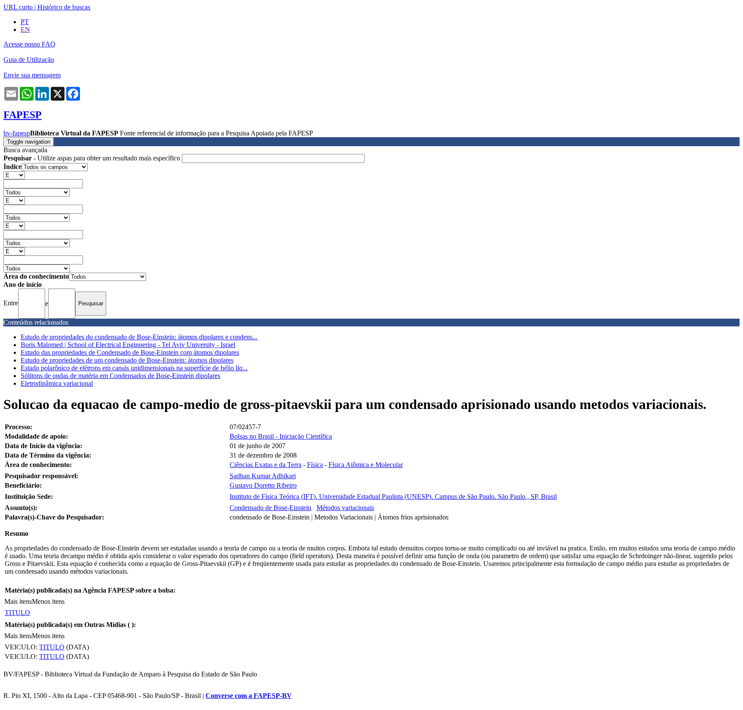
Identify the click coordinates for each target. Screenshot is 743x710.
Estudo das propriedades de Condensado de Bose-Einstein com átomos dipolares (130, 352)
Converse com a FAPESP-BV (249, 695)
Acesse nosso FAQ (29, 44)
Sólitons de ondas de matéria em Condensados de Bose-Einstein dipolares (120, 375)
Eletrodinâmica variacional (57, 383)
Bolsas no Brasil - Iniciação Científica (281, 436)
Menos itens (48, 601)
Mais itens (18, 601)
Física (315, 464)
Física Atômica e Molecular (366, 464)
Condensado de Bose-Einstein (270, 507)
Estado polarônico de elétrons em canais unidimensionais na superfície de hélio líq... (134, 368)
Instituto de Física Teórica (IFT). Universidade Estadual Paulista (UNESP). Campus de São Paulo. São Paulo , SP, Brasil (393, 496)
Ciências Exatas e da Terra (265, 464)
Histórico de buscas (63, 7)
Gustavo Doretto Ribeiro (263, 485)
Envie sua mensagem (32, 75)
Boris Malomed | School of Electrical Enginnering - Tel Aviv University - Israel (128, 344)
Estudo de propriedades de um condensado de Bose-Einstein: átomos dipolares (127, 360)
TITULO (17, 612)
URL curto (18, 7)
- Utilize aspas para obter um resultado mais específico (92, 158)
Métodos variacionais (345, 507)
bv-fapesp (16, 133)
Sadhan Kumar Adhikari (263, 475)
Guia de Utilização (28, 59)
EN (25, 29)
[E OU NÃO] (14, 174)
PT (25, 21)
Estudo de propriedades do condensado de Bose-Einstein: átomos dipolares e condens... (139, 337)
